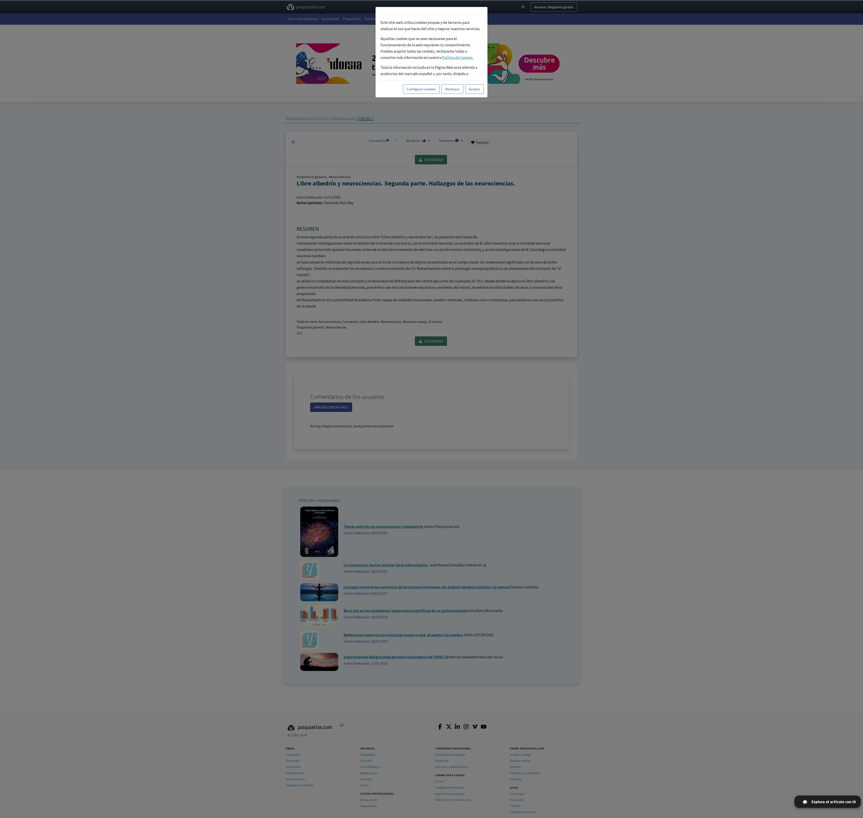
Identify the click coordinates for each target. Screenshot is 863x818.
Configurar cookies (421, 89)
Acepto (474, 89)
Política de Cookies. (457, 57)
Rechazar (452, 89)
